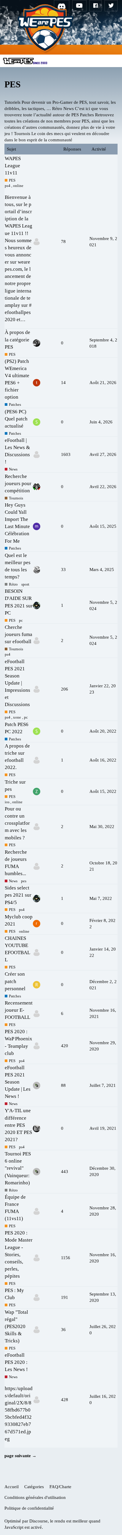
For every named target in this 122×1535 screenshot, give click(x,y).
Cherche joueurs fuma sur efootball (18, 634)
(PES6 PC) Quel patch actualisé (16, 419)
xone (17, 717)
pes (23, 881)
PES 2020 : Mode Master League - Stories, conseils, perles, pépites (19, 1254)
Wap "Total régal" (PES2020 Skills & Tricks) (16, 1326)
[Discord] (61, 5)
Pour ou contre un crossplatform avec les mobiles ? (17, 823)
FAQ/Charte (60, 1486)
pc (21, 620)
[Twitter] (111, 5)
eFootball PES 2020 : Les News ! (16, 1362)
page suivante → (20, 1455)
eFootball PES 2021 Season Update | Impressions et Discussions (17, 683)
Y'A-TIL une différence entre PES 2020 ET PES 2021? (18, 1125)
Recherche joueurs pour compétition (18, 483)
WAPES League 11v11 (13, 166)
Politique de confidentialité (29, 1508)
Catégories (34, 1486)
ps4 (7, 185)
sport (25, 584)
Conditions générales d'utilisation (35, 1497)
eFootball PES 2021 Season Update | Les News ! (17, 1082)
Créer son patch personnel (15, 981)
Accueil (11, 1486)
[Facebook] (95, 5)
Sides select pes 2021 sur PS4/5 (18, 895)
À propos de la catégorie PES (17, 339)
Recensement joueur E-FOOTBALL (19, 1010)
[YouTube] (79, 5)
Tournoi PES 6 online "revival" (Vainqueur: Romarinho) (18, 1168)
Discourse (38, 1521)
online (18, 185)
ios (7, 802)
